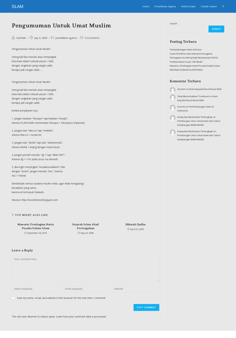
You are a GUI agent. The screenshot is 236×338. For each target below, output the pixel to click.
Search (173, 23)
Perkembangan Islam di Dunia (185, 49)
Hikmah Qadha (135, 224)
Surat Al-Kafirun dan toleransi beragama (191, 53)
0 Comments (92, 38)
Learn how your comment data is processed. (81, 316)
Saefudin (21, 38)
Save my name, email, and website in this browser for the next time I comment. (61, 298)
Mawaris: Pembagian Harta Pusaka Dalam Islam (35, 226)
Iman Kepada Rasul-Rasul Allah (205, 89)
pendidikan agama (66, 38)
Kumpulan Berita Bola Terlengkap (194, 117)
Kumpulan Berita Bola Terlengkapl (195, 131)
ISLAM (17, 6)
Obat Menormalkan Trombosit (193, 96)
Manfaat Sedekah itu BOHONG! (186, 69)
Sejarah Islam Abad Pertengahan (85, 226)
